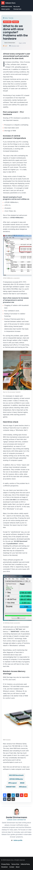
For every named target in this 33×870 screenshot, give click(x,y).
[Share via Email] (9, 799)
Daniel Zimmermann (9, 42)
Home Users (7, 21)
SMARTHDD (11, 787)
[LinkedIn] (13, 795)
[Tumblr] (17, 795)
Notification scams (6, 6)
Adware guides (5, 9)
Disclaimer (4, 867)
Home (6, 18)
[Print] (13, 799)
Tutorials (11, 18)
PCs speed (13, 783)
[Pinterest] (21, 795)
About (17, 867)
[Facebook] (5, 795)
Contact (11, 867)
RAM (22, 783)
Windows (23, 787)
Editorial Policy (25, 864)
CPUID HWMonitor (16, 779)
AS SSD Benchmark (17, 775)
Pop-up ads (16, 6)
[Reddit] (26, 795)
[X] (9, 795)
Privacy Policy (5, 864)
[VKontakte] (5, 799)
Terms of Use (15, 864)
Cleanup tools (17, 9)
